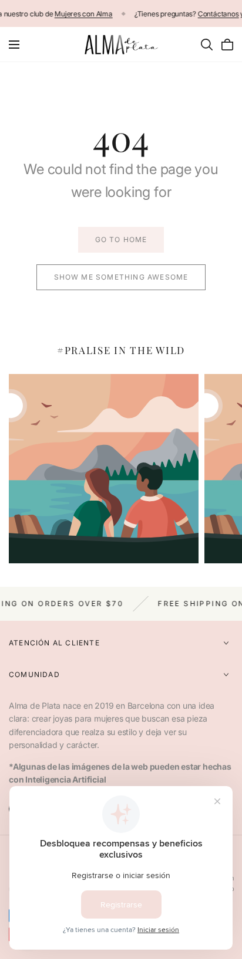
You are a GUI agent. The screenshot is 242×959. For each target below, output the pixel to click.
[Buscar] (207, 44)
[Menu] (14, 44)
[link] (121, 240)
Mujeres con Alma (84, 13)
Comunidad (34, 674)
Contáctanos (217, 13)
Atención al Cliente (54, 642)
